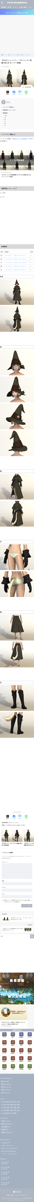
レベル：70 (4, 1174)
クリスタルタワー (5, 1142)
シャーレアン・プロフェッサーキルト (15, 266)
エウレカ (15, 7)
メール (3, 887)
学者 (14, 825)
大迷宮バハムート (5, 1121)
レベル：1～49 (5, 1162)
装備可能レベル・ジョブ (9, 110)
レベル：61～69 (5, 1172)
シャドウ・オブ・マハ (6, 1145)
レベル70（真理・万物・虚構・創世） (10, 1107)
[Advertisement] (17, 34)
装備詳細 (5, 113)
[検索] (32, 936)
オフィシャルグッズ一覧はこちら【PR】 (17, 12)
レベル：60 (4, 1168)
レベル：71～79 (5, 1177)
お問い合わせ (10, 1195)
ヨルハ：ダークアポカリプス (8, 1151)
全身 (6, 115)
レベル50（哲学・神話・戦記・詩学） (10, 1101)
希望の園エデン (5, 1129)
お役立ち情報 (23, 7)
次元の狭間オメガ (5, 1126)
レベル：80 (4, 1179)
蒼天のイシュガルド (14, 822)
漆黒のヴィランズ (5, 1089)
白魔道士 (18, 825)
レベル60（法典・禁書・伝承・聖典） (10, 1104)
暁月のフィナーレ (5, 1092)
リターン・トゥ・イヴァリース (9, 1148)
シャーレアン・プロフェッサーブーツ (15, 270)
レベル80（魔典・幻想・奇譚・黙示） (10, 1110)
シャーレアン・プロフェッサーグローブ (16, 262)
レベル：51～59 (5, 1167)
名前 (3, 881)
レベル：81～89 (5, 1182)
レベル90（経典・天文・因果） (9, 1113)
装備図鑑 (3, 7)
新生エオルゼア (5, 1081)
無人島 (9, 7)
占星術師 (9, 825)
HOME (18, 1192)
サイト (3, 894)
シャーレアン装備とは (8, 107)
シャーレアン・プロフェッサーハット (15, 255)
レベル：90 (4, 1184)
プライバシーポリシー (21, 1195)
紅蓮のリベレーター (6, 1087)
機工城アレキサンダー (6, 1123)
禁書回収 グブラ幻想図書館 (19, 138)
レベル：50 (4, 1163)
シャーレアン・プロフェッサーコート (15, 259)
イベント (30, 7)
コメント (5, 862)
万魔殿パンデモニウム (6, 1132)
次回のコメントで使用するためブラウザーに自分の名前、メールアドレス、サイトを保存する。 (18, 901)
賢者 (24, 825)
